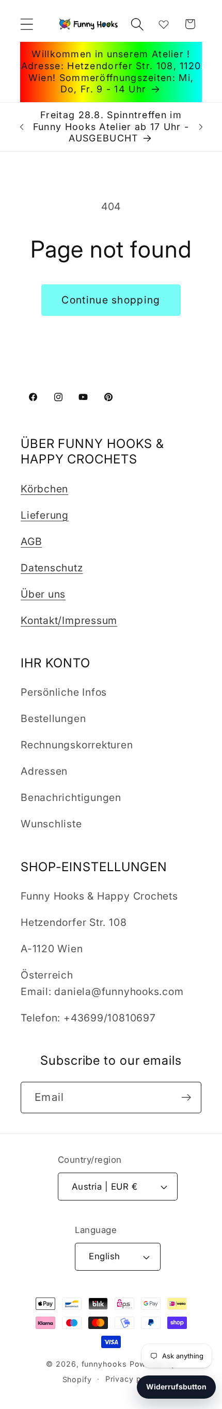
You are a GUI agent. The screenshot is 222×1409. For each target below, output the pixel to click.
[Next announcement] (200, 127)
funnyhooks (104, 1363)
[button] (26, 24)
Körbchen (44, 489)
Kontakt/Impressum (69, 620)
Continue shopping (110, 300)
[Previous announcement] (21, 127)
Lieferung (45, 515)
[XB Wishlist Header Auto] (163, 24)
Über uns (43, 594)
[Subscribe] (186, 1097)
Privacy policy (132, 1378)
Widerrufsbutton (176, 1386)
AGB (31, 541)
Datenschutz (52, 568)
